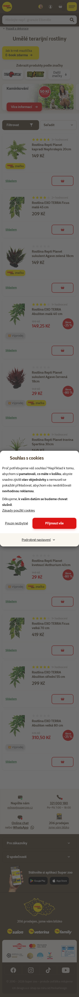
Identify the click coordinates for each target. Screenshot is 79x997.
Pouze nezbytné (16, 523)
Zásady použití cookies (18, 510)
